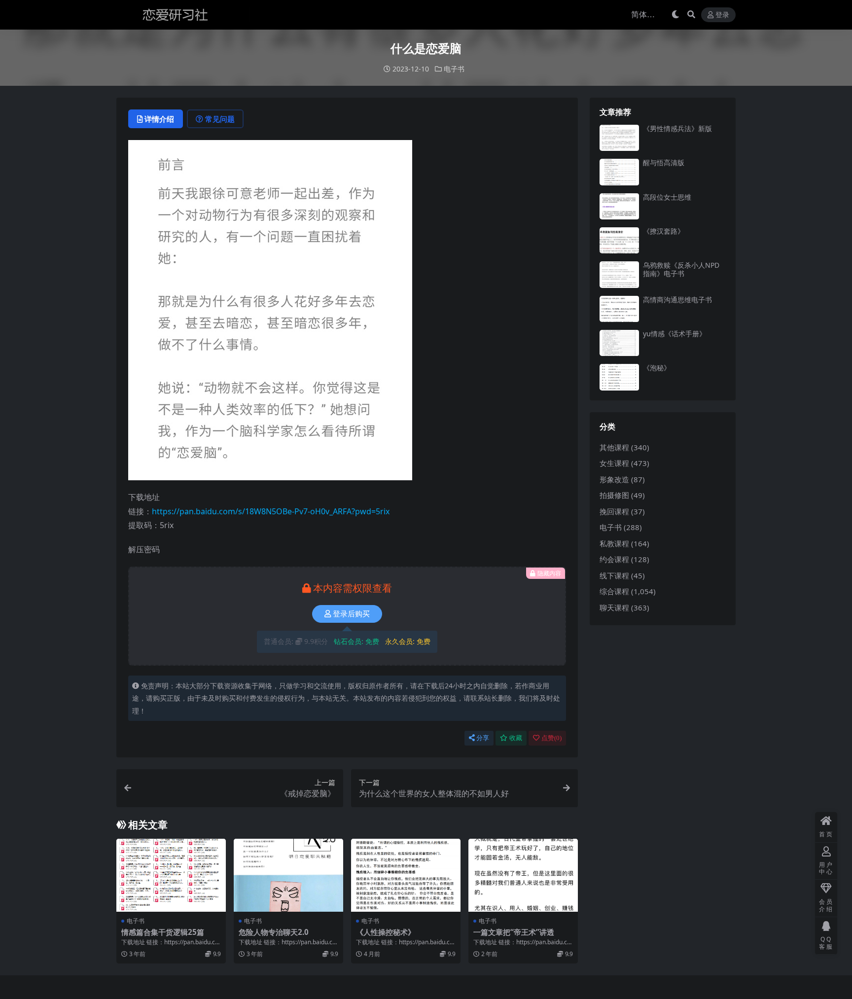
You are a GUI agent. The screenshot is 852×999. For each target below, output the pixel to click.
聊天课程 (614, 607)
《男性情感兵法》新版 (677, 128)
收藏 (515, 738)
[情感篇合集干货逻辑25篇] (171, 875)
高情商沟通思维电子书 (677, 299)
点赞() (551, 738)
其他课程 (614, 447)
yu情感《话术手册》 (674, 333)
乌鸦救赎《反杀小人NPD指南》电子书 (681, 269)
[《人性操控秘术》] (406, 875)
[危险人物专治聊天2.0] (288, 875)
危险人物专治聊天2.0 (274, 932)
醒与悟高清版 (663, 162)
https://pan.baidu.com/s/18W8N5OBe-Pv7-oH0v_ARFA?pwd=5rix (271, 511)
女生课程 (614, 463)
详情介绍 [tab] (159, 119)
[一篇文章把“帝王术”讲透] (523, 875)
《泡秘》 (657, 367)
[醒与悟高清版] (619, 172)
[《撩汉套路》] (619, 240)
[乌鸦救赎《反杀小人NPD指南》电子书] (619, 274)
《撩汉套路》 (663, 231)
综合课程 (614, 591)
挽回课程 (614, 511)
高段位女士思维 (667, 197)
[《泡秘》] (619, 377)
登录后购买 (351, 614)
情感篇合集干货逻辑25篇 (162, 932)
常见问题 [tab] (220, 119)
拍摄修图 (614, 495)
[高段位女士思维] (619, 206)
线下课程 (614, 575)
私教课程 (614, 543)
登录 (722, 15)
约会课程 (614, 559)
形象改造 (614, 479)
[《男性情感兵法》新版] (619, 138)
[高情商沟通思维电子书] (619, 309)
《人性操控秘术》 (385, 932)
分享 (482, 738)
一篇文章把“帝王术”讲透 (513, 932)
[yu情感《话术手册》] (619, 343)
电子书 (454, 68)
